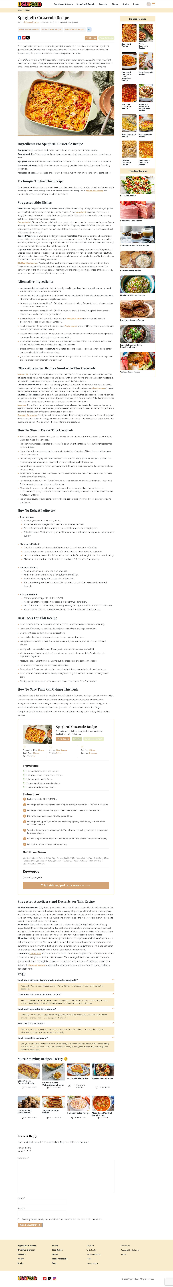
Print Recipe (91, 38)
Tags (54, 1263)
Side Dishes (57, 1250)
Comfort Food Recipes (52, 29)
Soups (55, 1254)
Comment (24, 1158)
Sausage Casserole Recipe (126, 106)
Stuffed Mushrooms (27, 263)
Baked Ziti (23, 374)
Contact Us (125, 1246)
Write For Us (91, 1250)
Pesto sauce (71, 326)
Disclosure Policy (93, 1254)
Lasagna (22, 405)
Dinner (115, 4)
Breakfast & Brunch (85, 4)
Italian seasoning (94, 191)
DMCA (88, 1259)
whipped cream (36, 965)
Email (21, 1208)
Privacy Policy (92, 1263)
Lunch (136, 4)
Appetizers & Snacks (63, 4)
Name (21, 1198)
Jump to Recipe (106, 38)
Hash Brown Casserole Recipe (144, 163)
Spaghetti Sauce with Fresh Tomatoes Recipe (127, 76)
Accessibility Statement (130, 1250)
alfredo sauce (98, 388)
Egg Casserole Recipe (145, 135)
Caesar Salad (24, 222)
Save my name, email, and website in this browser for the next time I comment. (62, 1219)
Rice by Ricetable (60, 1259)
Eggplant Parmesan (27, 415)
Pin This (77, 739)
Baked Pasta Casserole (29, 29)
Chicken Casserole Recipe (126, 163)
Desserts (103, 4)
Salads (55, 1245)
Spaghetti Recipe (126, 45)
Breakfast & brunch (26, 1250)
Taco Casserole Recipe (146, 73)
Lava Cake (35, 953)
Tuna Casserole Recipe (129, 135)
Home (20, 10)
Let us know (72, 885)
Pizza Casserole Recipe (143, 46)
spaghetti (81, 212)
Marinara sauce (75, 318)
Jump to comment (93, 739)
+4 (89, 29)
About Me (90, 1246)
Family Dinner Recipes (74, 29)
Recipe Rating (24, 1147)
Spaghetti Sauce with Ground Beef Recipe (144, 107)
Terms (123, 1254)
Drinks (126, 4)
